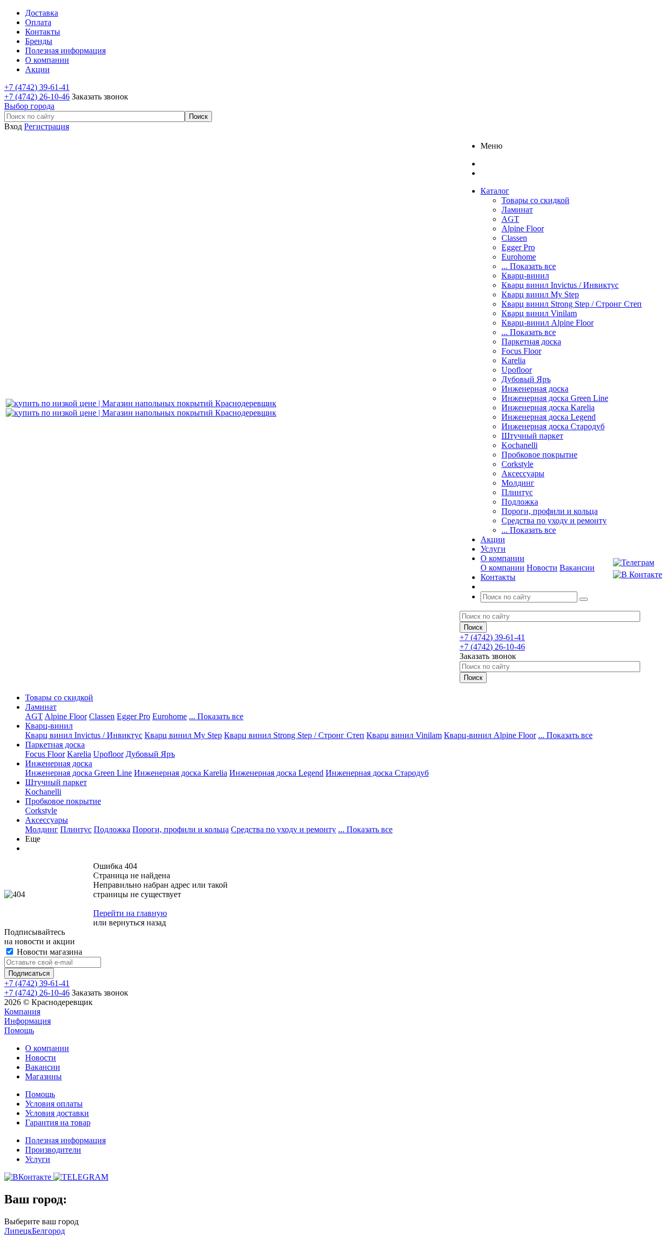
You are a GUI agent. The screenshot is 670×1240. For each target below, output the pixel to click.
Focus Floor (521, 351)
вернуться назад (137, 922)
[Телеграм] (637, 562)
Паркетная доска (531, 341)
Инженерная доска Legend (548, 416)
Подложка (519, 501)
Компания (22, 1011)
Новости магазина (48, 951)
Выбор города (29, 106)
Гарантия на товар (58, 1122)
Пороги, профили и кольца (549, 511)
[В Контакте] (637, 574)
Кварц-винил (525, 275)
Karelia (513, 360)
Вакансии (577, 567)
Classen (514, 237)
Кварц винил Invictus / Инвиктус (560, 285)
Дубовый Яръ (526, 379)
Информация (27, 1020)
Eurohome (518, 256)
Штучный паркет (532, 435)
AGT (510, 219)
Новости (542, 567)
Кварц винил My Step (540, 294)
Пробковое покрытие (539, 454)
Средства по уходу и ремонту (554, 520)
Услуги (37, 1159)
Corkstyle (517, 464)
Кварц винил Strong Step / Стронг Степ (571, 303)
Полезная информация (65, 1140)
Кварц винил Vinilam (539, 313)
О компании (502, 567)
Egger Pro (518, 247)
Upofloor (516, 369)
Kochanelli (519, 445)
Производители (53, 1149)
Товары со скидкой (535, 200)
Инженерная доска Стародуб (553, 426)
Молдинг (517, 482)
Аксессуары (522, 473)
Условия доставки (57, 1113)
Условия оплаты (54, 1103)
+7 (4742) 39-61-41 (37, 87)
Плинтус (517, 492)
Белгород (48, 1230)
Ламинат (517, 209)
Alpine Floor (522, 228)
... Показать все (528, 266)
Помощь (19, 1030)
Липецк (18, 1230)
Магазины (43, 1076)
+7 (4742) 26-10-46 (37, 96)
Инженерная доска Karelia (548, 407)
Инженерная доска (534, 388)
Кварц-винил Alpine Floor (547, 322)
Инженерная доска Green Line (554, 398)
